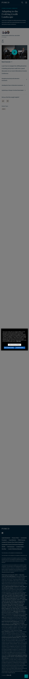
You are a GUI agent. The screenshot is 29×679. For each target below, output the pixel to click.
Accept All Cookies (20, 347)
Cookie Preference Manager (14, 344)
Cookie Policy (18, 341)
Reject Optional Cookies (9, 347)
